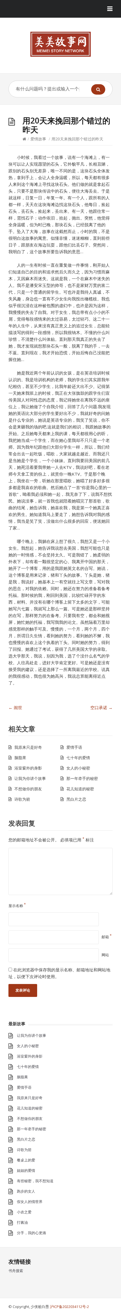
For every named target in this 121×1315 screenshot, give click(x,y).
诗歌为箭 (22, 799)
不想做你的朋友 (28, 788)
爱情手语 (74, 747)
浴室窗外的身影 (28, 768)
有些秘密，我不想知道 (35, 1180)
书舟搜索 (15, 1270)
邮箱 (107, 936)
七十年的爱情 (78, 757)
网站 (105, 954)
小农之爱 (24, 1211)
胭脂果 (20, 757)
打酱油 (22, 1222)
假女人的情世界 (29, 1201)
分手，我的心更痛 (31, 1232)
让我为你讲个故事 (30, 778)
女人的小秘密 (78, 768)
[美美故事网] (60, 44)
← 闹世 (15, 707)
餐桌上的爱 (26, 1160)
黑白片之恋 (76, 799)
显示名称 (17, 905)
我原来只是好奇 (28, 747)
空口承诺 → (101, 707)
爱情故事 (38, 138)
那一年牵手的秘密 (82, 778)
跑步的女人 (26, 1191)
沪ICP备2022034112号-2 (69, 1306)
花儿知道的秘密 (80, 788)
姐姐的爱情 (26, 1170)
